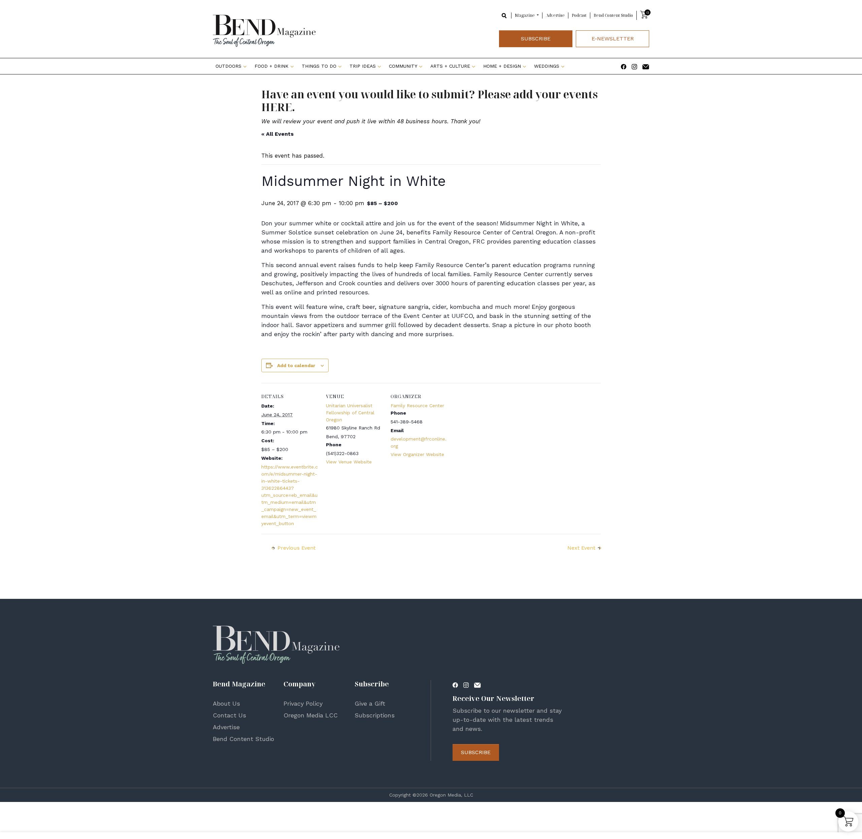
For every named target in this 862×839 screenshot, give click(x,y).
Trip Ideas (363, 66)
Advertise (555, 15)
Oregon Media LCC (311, 715)
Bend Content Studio (613, 15)
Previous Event (296, 548)
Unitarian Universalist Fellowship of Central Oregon (350, 412)
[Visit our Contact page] (645, 66)
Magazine (525, 15)
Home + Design (502, 66)
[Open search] (504, 15)
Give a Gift (370, 703)
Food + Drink (272, 66)
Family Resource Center (417, 405)
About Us (226, 703)
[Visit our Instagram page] (634, 66)
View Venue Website (349, 461)
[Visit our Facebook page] (623, 66)
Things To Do (319, 66)
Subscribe (536, 38)
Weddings (546, 66)
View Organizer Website (417, 454)
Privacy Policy (303, 703)
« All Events (277, 134)
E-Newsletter (613, 38)
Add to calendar (296, 365)
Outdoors (228, 66)
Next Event (581, 548)
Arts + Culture (450, 66)
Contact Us (229, 715)
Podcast (579, 15)
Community (403, 66)
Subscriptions (375, 715)
